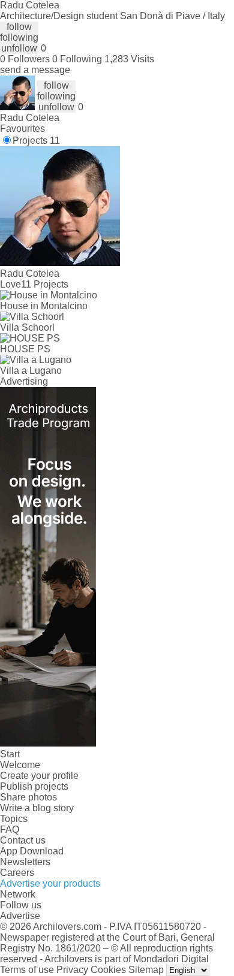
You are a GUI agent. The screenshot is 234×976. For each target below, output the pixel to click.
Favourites (22, 128)
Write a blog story (37, 808)
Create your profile (39, 775)
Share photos (28, 797)
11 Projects (44, 284)
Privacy (72, 970)
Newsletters (25, 862)
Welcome (20, 765)
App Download (32, 851)
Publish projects (34, 786)
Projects (36, 140)
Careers (17, 873)
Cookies (108, 970)
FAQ (9, 829)
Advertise (20, 916)
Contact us (23, 840)
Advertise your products (50, 883)
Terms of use (27, 970)
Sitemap (146, 970)
